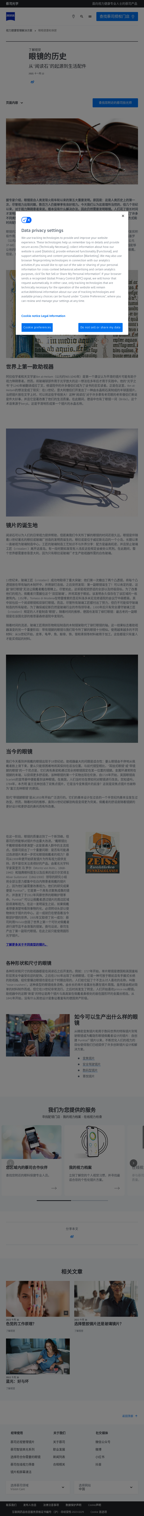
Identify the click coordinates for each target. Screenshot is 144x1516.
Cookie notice (31, 316)
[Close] (123, 216)
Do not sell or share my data (100, 327)
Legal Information (53, 316)
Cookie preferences (37, 327)
